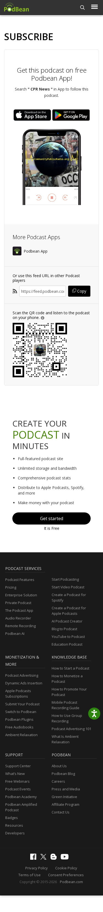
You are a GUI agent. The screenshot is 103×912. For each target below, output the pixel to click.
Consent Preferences (66, 874)
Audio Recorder (18, 618)
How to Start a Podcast (70, 668)
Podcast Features (19, 579)
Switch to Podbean (20, 711)
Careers (58, 781)
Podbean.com (71, 881)
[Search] (82, 7)
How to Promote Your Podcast (69, 692)
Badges (11, 817)
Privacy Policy (36, 867)
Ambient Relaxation (21, 734)
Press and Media (66, 789)
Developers (15, 833)
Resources (14, 825)
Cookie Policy (66, 867)
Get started (51, 518)
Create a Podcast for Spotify (69, 597)
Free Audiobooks (19, 727)
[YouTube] (66, 858)
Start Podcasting (65, 579)
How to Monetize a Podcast (67, 678)
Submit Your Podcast (22, 703)
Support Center (18, 765)
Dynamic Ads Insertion (23, 683)
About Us (59, 765)
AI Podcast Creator (67, 621)
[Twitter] (44, 858)
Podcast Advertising (21, 675)
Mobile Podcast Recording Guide (65, 705)
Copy (81, 291)
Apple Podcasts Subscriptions (18, 693)
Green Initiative (64, 796)
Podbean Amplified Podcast (21, 807)
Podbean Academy (21, 796)
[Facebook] (34, 858)
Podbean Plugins (19, 719)
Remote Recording (20, 625)
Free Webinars (17, 781)
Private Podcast (18, 602)
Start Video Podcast (68, 587)
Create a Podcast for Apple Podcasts (69, 610)
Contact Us (60, 812)
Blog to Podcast (64, 628)
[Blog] (55, 858)
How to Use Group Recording (67, 718)
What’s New (15, 773)
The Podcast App (19, 610)
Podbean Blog (63, 773)
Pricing (10, 587)
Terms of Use (29, 874)
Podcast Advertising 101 (71, 728)
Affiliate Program (65, 804)
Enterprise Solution (21, 594)
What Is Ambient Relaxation (65, 739)
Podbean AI (14, 633)
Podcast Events (18, 789)
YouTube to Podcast (68, 636)
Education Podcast (67, 644)
